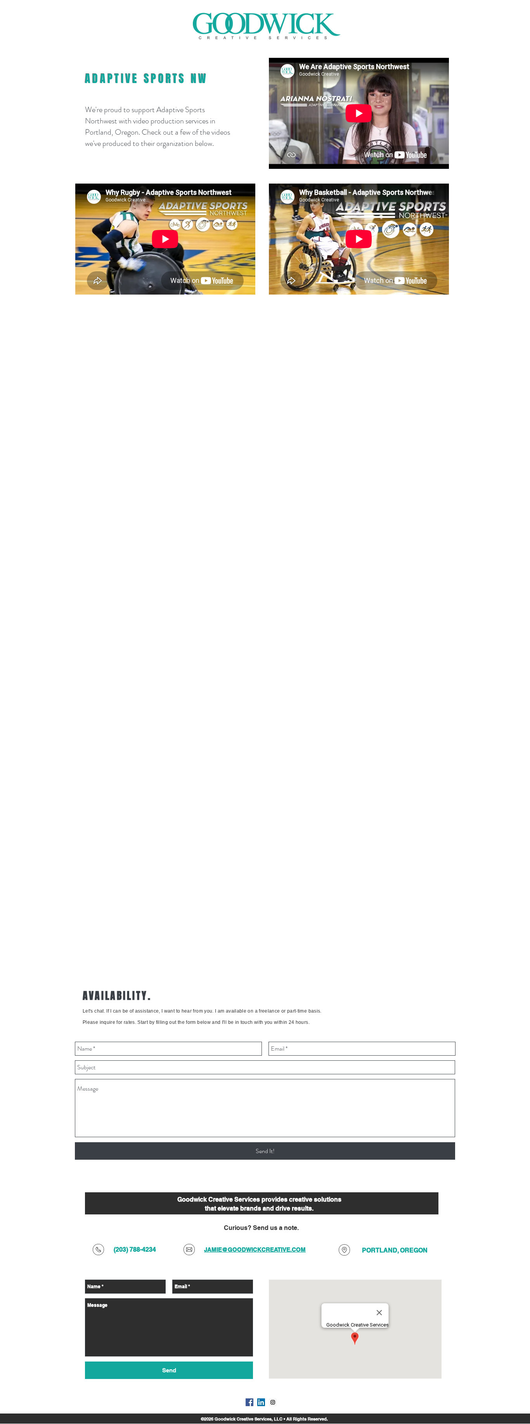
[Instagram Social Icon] (273, 1402)
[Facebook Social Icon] (249, 1402)
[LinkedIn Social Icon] (261, 1402)
